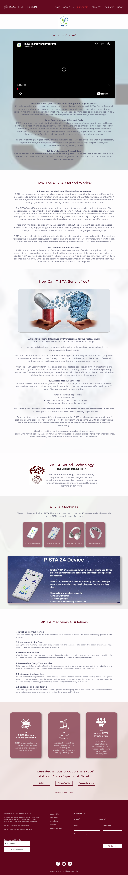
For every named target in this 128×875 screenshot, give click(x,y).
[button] (64, 579)
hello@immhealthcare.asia (21, 829)
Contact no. (107, 825)
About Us (54, 814)
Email (76, 825)
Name (76, 819)
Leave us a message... (82, 834)
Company (101, 819)
